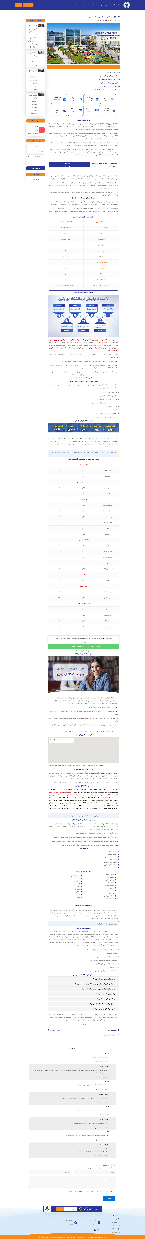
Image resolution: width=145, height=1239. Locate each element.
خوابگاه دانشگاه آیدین (103, 924)
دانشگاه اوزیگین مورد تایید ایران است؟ (107, 76)
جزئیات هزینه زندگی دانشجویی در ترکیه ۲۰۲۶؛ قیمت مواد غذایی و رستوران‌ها (33, 104)
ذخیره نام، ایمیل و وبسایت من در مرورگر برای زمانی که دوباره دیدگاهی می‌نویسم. (90, 1191)
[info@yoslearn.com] (75, 1222)
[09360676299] (99, 1222)
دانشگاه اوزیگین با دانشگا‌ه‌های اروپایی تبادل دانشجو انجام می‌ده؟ (95, 984)
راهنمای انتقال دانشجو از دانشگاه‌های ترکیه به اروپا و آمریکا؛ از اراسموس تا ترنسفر (33, 80)
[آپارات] (37, 180)
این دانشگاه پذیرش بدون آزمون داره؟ (104, 979)
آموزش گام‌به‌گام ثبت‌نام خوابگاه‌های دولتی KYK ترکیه (32, 59)
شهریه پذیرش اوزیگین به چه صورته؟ (104, 1009)
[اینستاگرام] (33, 180)
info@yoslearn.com (68, 1220)
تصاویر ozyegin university (110, 86)
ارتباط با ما (75, 5)
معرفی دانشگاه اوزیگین (111, 72)
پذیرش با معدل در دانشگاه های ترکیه (89, 816)
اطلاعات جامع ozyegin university (108, 79)
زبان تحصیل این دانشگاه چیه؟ (106, 999)
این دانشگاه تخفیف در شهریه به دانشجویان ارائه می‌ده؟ (98, 989)
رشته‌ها (95, 5)
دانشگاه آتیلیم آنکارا (85, 375)
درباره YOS (117, 5)
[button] (48, 67)
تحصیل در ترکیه (105, 5)
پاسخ (97, 1062)
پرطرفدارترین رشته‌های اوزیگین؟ (105, 994)
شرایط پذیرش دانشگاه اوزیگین (109, 83)
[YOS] (42, 130)
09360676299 (93, 1220)
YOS (36, 127)
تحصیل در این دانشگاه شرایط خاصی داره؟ (102, 1004)
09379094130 (83, 642)
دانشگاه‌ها (85, 5)
